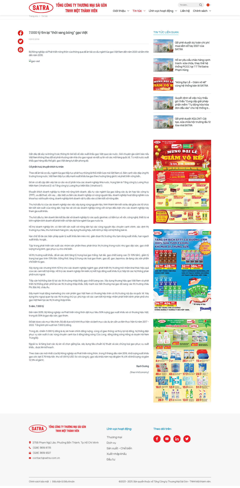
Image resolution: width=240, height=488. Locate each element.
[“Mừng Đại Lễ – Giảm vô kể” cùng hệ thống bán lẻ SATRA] (163, 84)
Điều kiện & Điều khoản (63, 481)
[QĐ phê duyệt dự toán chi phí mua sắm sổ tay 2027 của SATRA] (163, 46)
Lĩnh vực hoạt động (161, 11)
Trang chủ (33, 16)
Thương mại (114, 437)
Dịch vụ (111, 443)
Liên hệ (185, 11)
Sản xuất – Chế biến (119, 448)
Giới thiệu (119, 11)
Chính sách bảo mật (39, 481)
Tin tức (137, 11)
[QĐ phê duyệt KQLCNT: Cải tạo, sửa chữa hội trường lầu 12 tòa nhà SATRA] (163, 122)
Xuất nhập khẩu (117, 454)
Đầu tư (111, 459)
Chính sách (200, 11)
